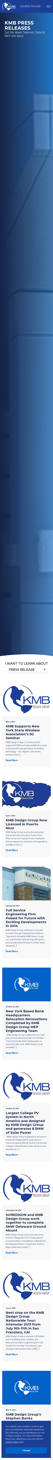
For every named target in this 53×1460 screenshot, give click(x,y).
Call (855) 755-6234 (30, 6)
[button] (27, 669)
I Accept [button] (26, 1450)
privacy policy (12, 1442)
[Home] (8, 6)
